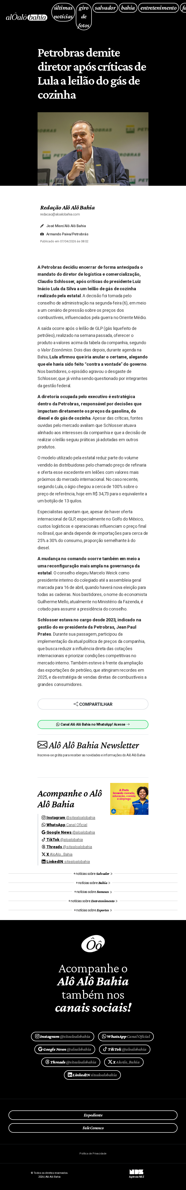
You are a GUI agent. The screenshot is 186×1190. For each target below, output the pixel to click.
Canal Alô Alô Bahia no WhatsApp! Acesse (93, 724)
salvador (105, 7)
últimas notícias (63, 12)
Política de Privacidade (92, 1153)
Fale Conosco (93, 1127)
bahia (128, 7)
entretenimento (158, 7)
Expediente (93, 1115)
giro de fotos (83, 16)
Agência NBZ (136, 1175)
